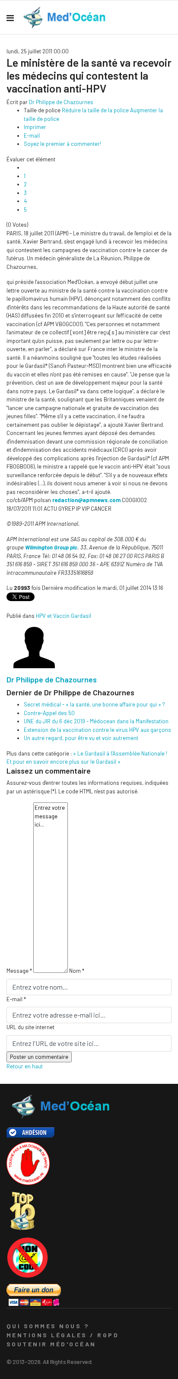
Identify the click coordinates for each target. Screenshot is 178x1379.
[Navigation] (10, 17)
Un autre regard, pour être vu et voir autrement (81, 737)
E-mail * (16, 999)
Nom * (76, 970)
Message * (19, 970)
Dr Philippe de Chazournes (61, 102)
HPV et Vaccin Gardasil (63, 615)
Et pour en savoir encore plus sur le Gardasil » (63, 761)
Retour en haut (24, 1066)
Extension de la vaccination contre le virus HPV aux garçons (97, 729)
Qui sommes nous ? (47, 1326)
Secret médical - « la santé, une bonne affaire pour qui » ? (94, 704)
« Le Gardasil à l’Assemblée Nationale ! (120, 753)
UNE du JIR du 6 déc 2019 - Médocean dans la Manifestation (96, 721)
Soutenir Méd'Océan (51, 1344)
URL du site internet (30, 1027)
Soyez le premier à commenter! (62, 143)
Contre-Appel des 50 (49, 713)
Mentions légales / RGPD (62, 1335)
